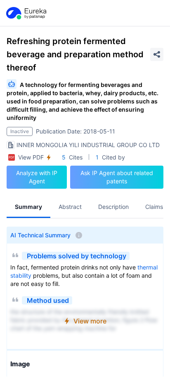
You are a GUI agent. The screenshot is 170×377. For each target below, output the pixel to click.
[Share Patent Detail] (156, 54)
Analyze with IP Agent (36, 177)
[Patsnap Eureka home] (25, 13)
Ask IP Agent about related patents (116, 177)
